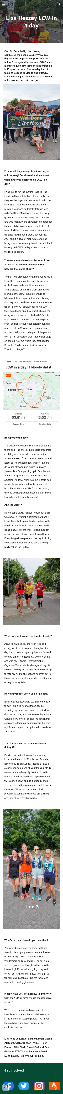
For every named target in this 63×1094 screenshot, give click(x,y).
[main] (31, 21)
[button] (4, 4)
